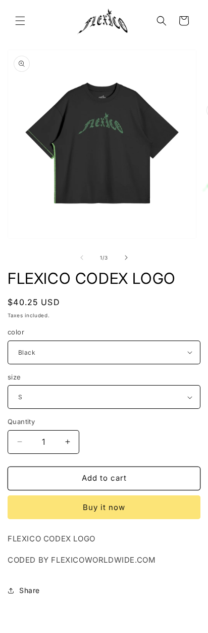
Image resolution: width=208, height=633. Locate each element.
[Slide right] (126, 257)
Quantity (21, 421)
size (14, 377)
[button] (20, 21)
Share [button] (29, 590)
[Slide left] (82, 257)
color (16, 332)
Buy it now (104, 507)
